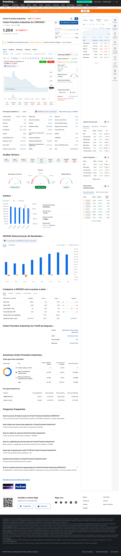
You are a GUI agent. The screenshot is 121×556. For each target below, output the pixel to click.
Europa (48, 7)
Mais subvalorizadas (88, 192)
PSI (84, 40)
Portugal (21, 7)
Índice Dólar (86, 54)
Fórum (35, 49)
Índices (92, 20)
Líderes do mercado (90, 122)
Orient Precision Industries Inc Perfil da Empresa (28, 326)
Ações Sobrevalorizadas (92, 7)
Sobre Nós (106, 497)
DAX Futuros (86, 43)
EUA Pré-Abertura (35, 7)
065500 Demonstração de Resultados (22, 236)
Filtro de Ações (71, 5)
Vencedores (95, 126)
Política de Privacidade (102, 551)
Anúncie (105, 500)
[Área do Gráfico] (8, 58)
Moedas (85, 20)
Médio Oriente (55, 7)
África (70, 7)
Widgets (85, 508)
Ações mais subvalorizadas (88, 187)
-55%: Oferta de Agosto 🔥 (84, 1)
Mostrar (31, 318)
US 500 (85, 51)
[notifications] (114, 1)
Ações (5, 7)
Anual (4, 245)
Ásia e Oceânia (64, 7)
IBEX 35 (85, 49)
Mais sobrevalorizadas (102, 192)
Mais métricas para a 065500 (68, 111)
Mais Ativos (86, 126)
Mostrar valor (72, 29)
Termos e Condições (87, 551)
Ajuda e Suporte (108, 504)
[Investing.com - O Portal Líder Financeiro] (10, 2)
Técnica (27, 49)
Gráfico (11, 49)
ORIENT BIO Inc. (8, 396)
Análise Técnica (11, 154)
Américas (43, 7)
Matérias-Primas (99, 20)
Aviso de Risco (114, 551)
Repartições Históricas (40, 54)
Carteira (85, 504)
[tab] (7, 160)
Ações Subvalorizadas (78, 7)
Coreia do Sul (74, 343)
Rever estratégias (67, 42)
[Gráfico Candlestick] (5, 58)
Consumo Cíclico (72, 336)
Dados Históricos (27, 54)
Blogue (85, 497)
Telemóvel (86, 500)
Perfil (12, 54)
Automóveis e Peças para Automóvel (70, 331)
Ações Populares (89, 157)
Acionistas (18, 54)
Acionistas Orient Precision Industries (22, 355)
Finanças (19, 49)
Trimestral (12, 245)
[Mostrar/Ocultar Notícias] (42, 58)
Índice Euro (86, 57)
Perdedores (103, 126)
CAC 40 (85, 46)
